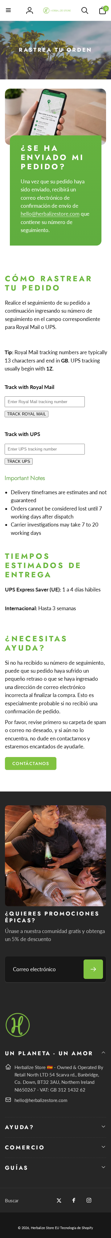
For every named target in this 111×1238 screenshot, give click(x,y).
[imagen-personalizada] (18, 1036)
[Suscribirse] (93, 969)
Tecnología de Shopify (76, 1228)
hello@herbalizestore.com (50, 213)
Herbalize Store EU (45, 1228)
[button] (9, 10)
